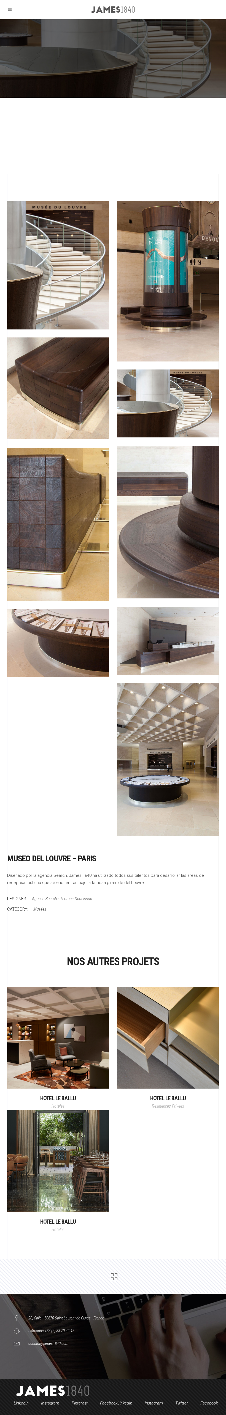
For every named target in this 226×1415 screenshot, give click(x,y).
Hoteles (58, 1106)
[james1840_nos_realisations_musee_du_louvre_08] (168, 759)
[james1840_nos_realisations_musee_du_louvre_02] (58, 388)
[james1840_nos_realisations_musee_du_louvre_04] (168, 522)
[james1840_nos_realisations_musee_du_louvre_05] (58, 524)
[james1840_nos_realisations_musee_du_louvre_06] (168, 641)
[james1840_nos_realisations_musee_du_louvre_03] (168, 403)
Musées (39, 909)
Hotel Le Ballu (58, 1098)
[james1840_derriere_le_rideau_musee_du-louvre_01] (168, 281)
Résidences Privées (168, 1106)
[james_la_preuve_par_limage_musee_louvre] (58, 265)
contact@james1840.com (48, 1343)
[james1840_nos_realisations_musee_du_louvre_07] (58, 643)
